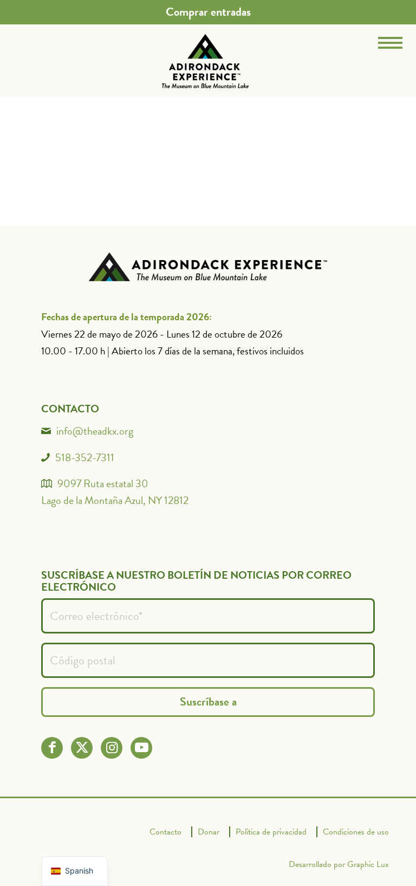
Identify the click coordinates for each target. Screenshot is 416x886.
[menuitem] (208, 12)
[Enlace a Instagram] (112, 748)
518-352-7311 (84, 457)
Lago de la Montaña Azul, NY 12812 (114, 500)
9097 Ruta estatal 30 (102, 483)
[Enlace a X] (82, 748)
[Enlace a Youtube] (141, 748)
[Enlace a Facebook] (52, 748)
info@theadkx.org (94, 431)
